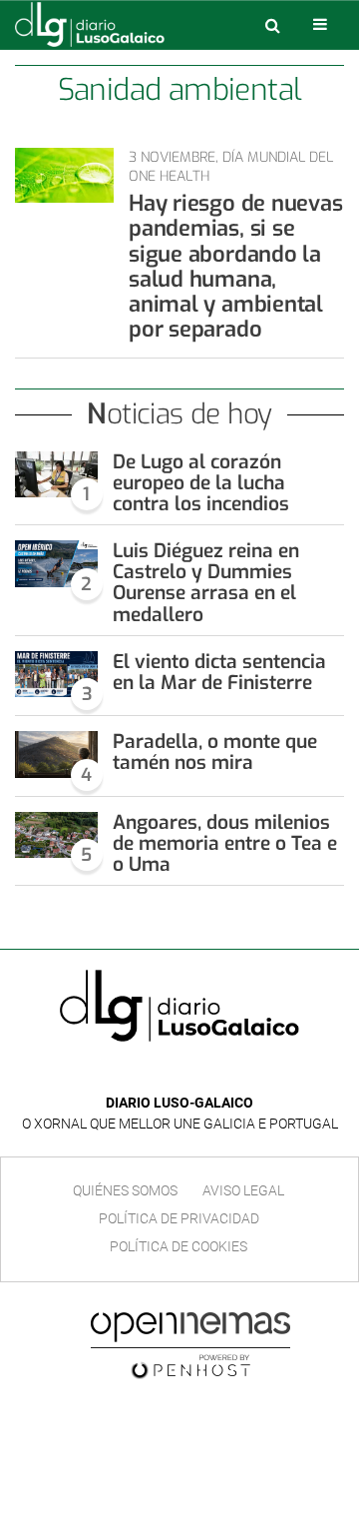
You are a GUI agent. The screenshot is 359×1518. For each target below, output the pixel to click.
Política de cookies (178, 1246)
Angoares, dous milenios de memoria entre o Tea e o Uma (225, 843)
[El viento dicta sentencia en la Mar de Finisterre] (56, 674)
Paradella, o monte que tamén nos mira (215, 752)
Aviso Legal (243, 1190)
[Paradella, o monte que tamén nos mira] (56, 754)
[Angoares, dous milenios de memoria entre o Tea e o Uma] (56, 835)
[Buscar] (272, 25)
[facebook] (164, 1073)
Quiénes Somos (125, 1190)
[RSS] (225, 1073)
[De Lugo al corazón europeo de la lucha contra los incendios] (56, 474)
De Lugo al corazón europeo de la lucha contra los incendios (201, 482)
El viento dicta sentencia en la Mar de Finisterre (219, 672)
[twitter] (193, 1073)
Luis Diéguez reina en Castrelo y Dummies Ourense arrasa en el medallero (206, 582)
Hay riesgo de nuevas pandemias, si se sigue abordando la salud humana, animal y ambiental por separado (236, 266)
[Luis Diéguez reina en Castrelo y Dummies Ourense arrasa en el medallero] (56, 563)
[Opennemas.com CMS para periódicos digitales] (190, 1344)
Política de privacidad (179, 1218)
